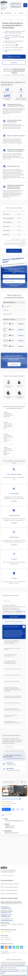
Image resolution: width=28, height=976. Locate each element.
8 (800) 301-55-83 (6, 912)
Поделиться (2, 947)
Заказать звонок (14, 364)
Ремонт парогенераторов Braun (9, 887)
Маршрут (7, 809)
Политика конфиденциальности (14, 959)
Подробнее (14, 501)
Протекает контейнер (5, 340)
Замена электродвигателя (8, 218)
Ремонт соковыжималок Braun (9, 893)
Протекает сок (5, 323)
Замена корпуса (6, 214)
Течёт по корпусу (5, 335)
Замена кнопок (6, 226)
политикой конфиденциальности (16, 285)
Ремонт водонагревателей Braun (10, 884)
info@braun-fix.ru (6, 916)
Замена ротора (6, 234)
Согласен (23, 970)
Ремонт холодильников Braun (9, 890)
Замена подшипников (7, 222)
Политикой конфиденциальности (17, 751)
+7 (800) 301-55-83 (15, 3)
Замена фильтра (6, 230)
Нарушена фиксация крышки (5, 346)
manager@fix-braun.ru (7, 920)
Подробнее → (21, 323)
